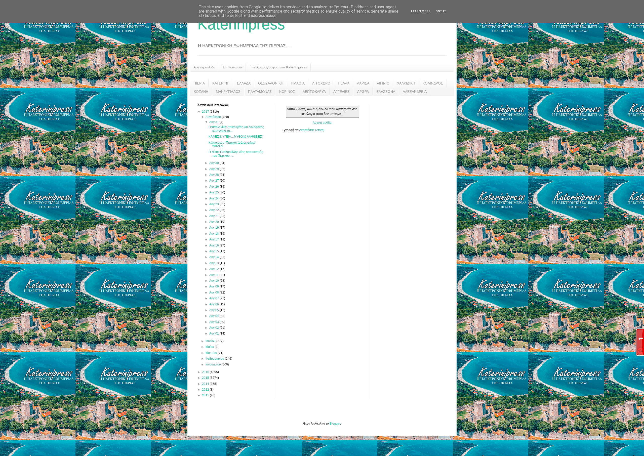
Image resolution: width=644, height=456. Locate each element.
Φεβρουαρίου (215, 358)
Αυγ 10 (214, 280)
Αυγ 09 (214, 286)
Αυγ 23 (214, 204)
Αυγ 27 (214, 180)
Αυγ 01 (214, 333)
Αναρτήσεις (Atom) (311, 130)
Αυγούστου (214, 117)
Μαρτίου (212, 353)
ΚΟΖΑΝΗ (201, 92)
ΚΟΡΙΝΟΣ (287, 92)
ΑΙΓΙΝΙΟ (383, 83)
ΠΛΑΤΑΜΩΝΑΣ (260, 92)
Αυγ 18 (214, 233)
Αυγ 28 (214, 175)
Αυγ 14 (214, 257)
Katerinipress (241, 24)
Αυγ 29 (214, 169)
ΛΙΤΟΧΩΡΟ (321, 83)
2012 (206, 389)
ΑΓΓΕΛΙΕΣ (341, 92)
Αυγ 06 (214, 304)
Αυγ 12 (214, 269)
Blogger (335, 423)
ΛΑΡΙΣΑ (363, 83)
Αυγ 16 (214, 245)
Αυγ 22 (214, 210)
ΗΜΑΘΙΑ (298, 83)
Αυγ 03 (214, 322)
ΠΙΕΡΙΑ (199, 83)
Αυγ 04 (214, 316)
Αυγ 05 (214, 310)
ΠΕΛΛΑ (343, 83)
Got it (440, 11)
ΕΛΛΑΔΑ (244, 83)
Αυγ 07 (214, 298)
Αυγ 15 (214, 251)
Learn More (420, 11)
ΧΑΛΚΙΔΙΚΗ (406, 83)
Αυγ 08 (214, 292)
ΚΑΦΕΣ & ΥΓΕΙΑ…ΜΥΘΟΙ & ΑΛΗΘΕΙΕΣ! (236, 136)
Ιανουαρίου (214, 364)
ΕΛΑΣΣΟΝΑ (385, 92)
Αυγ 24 (214, 198)
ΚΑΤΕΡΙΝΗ (220, 83)
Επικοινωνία (232, 67)
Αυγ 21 (214, 216)
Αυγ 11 (214, 275)
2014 (206, 384)
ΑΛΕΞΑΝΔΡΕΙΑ (415, 92)
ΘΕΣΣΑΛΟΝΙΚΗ (270, 83)
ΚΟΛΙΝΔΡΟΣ (433, 83)
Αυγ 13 (214, 263)
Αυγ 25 (214, 192)
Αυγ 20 (214, 222)
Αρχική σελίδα (204, 67)
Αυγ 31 (214, 122)
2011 (206, 395)
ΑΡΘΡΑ (363, 92)
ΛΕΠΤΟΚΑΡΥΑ (314, 92)
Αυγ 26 (214, 186)
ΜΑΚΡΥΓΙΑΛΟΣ (228, 92)
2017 (206, 111)
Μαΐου (210, 347)
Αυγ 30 (214, 163)
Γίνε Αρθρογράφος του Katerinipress (278, 67)
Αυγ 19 (214, 227)
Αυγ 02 (214, 327)
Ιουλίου (211, 341)
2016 (206, 372)
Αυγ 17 (214, 239)
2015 (206, 378)
